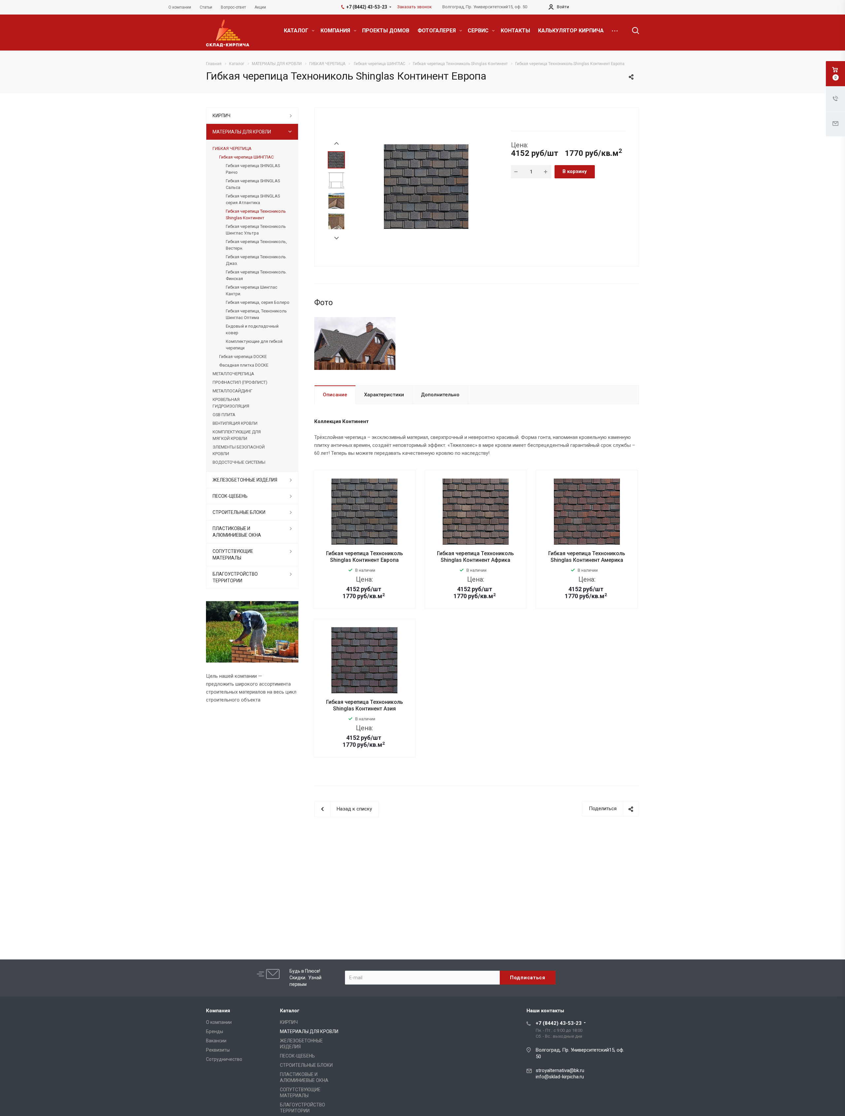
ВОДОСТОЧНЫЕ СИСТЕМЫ (239, 462)
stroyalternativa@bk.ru (560, 1070)
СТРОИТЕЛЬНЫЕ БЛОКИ (239, 512)
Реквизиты (218, 1050)
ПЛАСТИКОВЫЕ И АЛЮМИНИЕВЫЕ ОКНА (237, 532)
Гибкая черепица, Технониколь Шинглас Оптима (256, 314)
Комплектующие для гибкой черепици (254, 344)
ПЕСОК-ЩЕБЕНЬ (230, 496)
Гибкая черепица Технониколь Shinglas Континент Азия (364, 705)
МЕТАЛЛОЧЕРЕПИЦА (233, 373)
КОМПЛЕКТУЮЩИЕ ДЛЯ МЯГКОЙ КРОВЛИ (237, 435)
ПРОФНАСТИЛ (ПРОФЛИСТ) (240, 382)
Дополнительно (440, 395)
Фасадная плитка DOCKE (243, 365)
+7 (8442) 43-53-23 (559, 1023)
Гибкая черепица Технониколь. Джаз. (256, 260)
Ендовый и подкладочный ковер (252, 329)
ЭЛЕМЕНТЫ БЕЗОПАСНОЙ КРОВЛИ (239, 450)
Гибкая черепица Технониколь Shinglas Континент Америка (586, 556)
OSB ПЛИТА (224, 414)
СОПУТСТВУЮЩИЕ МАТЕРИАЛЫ (233, 554)
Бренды (214, 1031)
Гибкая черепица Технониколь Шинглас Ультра (256, 229)
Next (336, 238)
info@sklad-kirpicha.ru (560, 1077)
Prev (336, 143)
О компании (219, 1022)
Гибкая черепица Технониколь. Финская (256, 275)
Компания (218, 1011)
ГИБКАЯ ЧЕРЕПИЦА (232, 148)
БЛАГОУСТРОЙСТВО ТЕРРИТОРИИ (235, 577)
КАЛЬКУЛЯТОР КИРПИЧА (571, 30)
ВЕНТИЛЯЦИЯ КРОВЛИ (235, 423)
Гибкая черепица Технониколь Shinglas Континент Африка (475, 556)
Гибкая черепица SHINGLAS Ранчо (253, 169)
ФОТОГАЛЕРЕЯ (437, 30)
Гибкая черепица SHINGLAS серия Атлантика (253, 199)
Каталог (289, 1011)
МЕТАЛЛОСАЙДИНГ (233, 390)
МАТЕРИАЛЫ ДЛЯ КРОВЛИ (242, 131)
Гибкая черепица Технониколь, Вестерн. (256, 245)
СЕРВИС (479, 30)
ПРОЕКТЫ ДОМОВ (385, 30)
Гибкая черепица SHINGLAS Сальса (253, 184)
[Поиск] (632, 31)
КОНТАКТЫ (515, 30)
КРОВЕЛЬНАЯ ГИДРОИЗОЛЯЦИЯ (231, 403)
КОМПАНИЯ (336, 30)
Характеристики (384, 395)
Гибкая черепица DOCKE (243, 356)
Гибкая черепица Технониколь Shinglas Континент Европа (364, 556)
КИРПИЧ (221, 115)
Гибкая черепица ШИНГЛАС (246, 157)
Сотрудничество (224, 1059)
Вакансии (216, 1040)
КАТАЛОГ (297, 30)
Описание (335, 395)
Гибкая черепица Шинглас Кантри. (251, 290)
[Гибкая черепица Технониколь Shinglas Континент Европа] (426, 186)
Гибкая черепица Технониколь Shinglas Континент (256, 214)
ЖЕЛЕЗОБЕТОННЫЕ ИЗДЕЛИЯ (245, 480)
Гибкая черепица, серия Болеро (257, 302)
